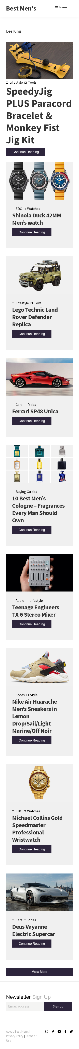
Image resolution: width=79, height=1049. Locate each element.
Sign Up (28, 997)
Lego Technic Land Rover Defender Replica (35, 317)
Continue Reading (26, 151)
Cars (19, 404)
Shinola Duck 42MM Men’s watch (36, 218)
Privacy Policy (14, 1036)
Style (33, 695)
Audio (20, 600)
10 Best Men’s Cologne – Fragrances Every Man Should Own (38, 509)
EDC (19, 208)
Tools (32, 82)
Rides (32, 404)
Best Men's (21, 8)
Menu (63, 7)
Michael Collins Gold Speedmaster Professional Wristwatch (37, 828)
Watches (33, 208)
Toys (37, 303)
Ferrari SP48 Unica (35, 411)
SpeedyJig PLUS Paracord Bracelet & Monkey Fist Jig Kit (39, 115)
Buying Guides (26, 491)
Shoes (20, 695)
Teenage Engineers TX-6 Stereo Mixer (35, 610)
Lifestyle (16, 82)
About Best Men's (17, 1031)
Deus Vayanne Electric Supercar (33, 930)
